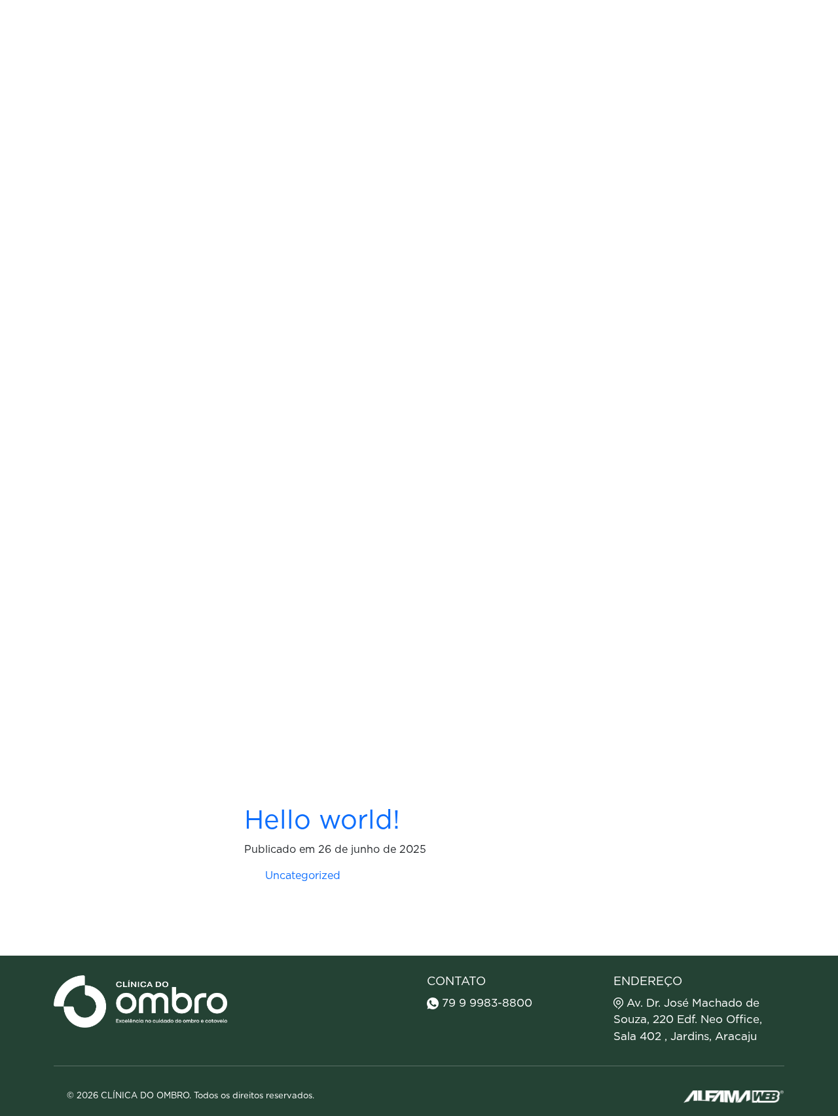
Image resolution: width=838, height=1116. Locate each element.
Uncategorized (302, 876)
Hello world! (322, 821)
